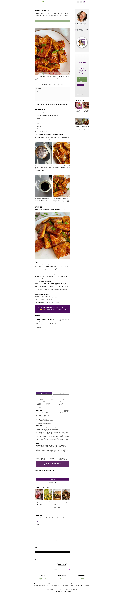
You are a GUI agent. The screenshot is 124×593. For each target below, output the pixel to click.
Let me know (50, 464)
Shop (60, 1)
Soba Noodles (49, 299)
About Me (55, 1)
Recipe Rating (38, 520)
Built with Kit (52, 482)
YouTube (66, 1)
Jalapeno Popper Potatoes (59, 84)
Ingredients (38, 90)
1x (64, 410)
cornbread (50, 84)
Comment (37, 524)
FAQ (37, 96)
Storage (38, 94)
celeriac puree (54, 301)
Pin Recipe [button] (62, 393)
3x (68, 410)
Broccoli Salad (55, 297)
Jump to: (39, 88)
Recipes (49, 1)
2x (66, 410)
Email (36, 547)
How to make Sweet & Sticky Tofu (43, 92)
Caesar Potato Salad (46, 297)
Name (36, 543)
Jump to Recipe (52, 20)
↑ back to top (62, 564)
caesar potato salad (43, 84)
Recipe (37, 98)
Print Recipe (44, 393)
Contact (72, 1)
